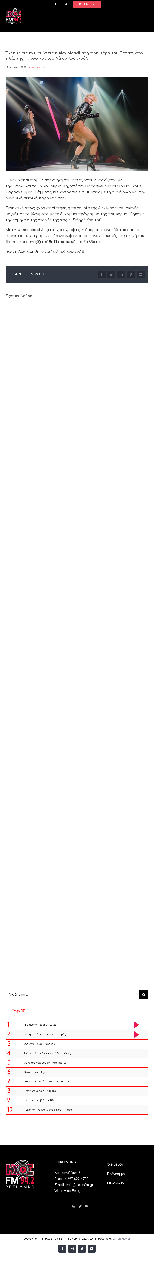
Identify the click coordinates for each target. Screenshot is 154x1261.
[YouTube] (86, 1206)
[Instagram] (73, 1206)
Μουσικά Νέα (37, 67)
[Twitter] (80, 1206)
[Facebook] (67, 1206)
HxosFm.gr (72, 1191)
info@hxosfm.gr (80, 1185)
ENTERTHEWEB (122, 1238)
